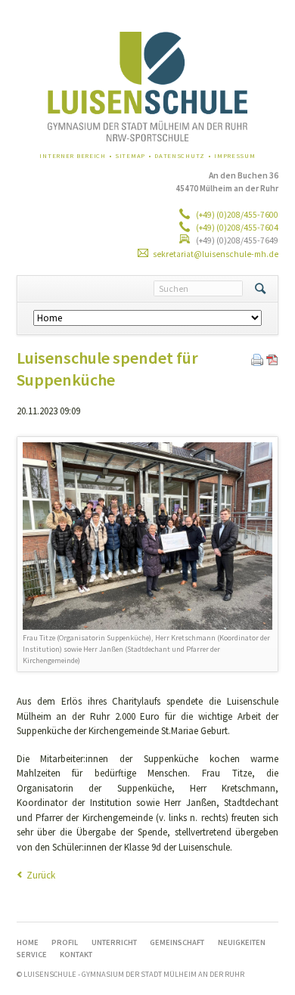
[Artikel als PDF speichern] (272, 362)
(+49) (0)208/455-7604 (236, 227)
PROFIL (64, 942)
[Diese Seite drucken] (257, 362)
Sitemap (130, 155)
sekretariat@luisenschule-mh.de (215, 254)
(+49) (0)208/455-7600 (236, 214)
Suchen (260, 289)
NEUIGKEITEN (242, 942)
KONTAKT (76, 954)
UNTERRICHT (114, 942)
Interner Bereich (72, 155)
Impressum (235, 155)
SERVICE (32, 954)
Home (28, 942)
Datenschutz (179, 155)
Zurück (40, 875)
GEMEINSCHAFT (177, 942)
